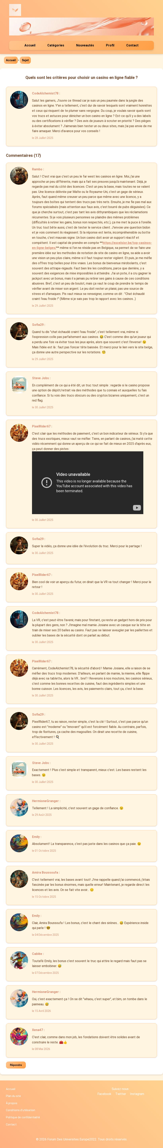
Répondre (16, 1065)
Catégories (55, 45)
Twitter (120, 1094)
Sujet (25, 60)
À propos (11, 1103)
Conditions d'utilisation (20, 1110)
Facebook (104, 1094)
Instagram (137, 1094)
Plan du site (13, 1096)
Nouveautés (85, 45)
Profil (110, 45)
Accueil (29, 45)
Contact (132, 45)
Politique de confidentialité (23, 1117)
